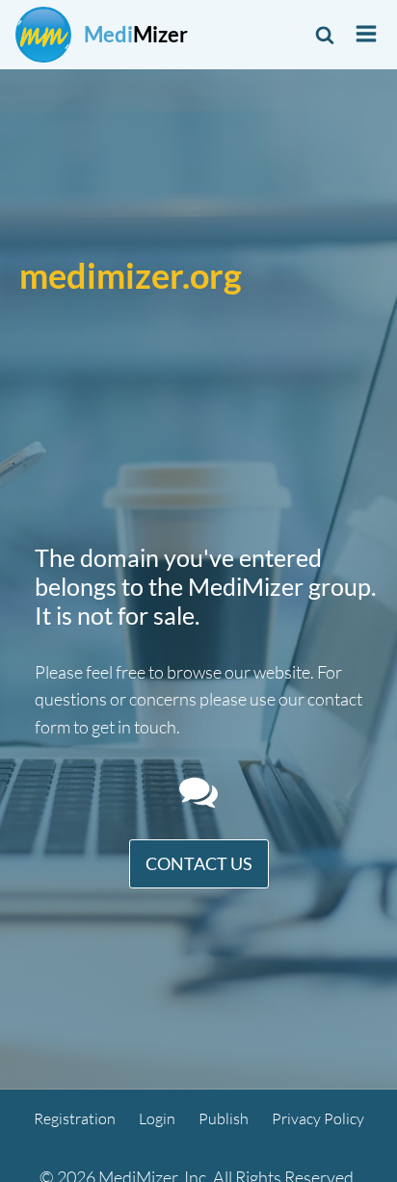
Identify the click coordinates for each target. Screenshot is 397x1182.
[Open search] (325, 34)
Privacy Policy (318, 1118)
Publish (223, 1118)
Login (157, 1118)
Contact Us (199, 863)
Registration (75, 1118)
